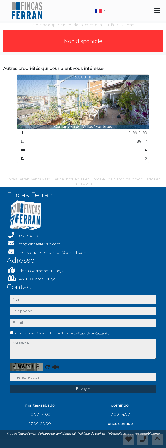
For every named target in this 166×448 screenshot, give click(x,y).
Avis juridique (116, 433)
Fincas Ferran (27, 433)
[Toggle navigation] (157, 10)
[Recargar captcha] (47, 367)
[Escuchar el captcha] (55, 367)
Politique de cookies (91, 433)
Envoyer (83, 389)
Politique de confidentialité (57, 433)
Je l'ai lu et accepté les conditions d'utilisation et (61, 333)
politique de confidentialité (91, 333)
